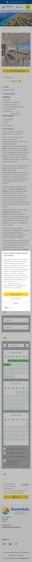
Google (5, 283)
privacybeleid (20, 281)
